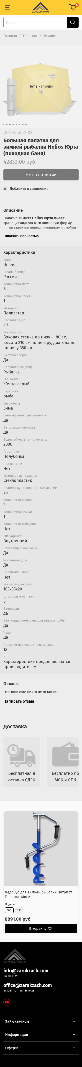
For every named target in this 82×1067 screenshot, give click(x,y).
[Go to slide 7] (22, 124)
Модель (10, 904)
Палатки (30, 36)
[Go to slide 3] (10, 124)
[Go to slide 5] (16, 124)
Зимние (49, 36)
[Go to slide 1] (3, 124)
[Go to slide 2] (7, 124)
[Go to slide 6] (19, 124)
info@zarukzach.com (26, 971)
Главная (10, 36)
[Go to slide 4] (13, 124)
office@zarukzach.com (27, 985)
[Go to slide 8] (26, 124)
